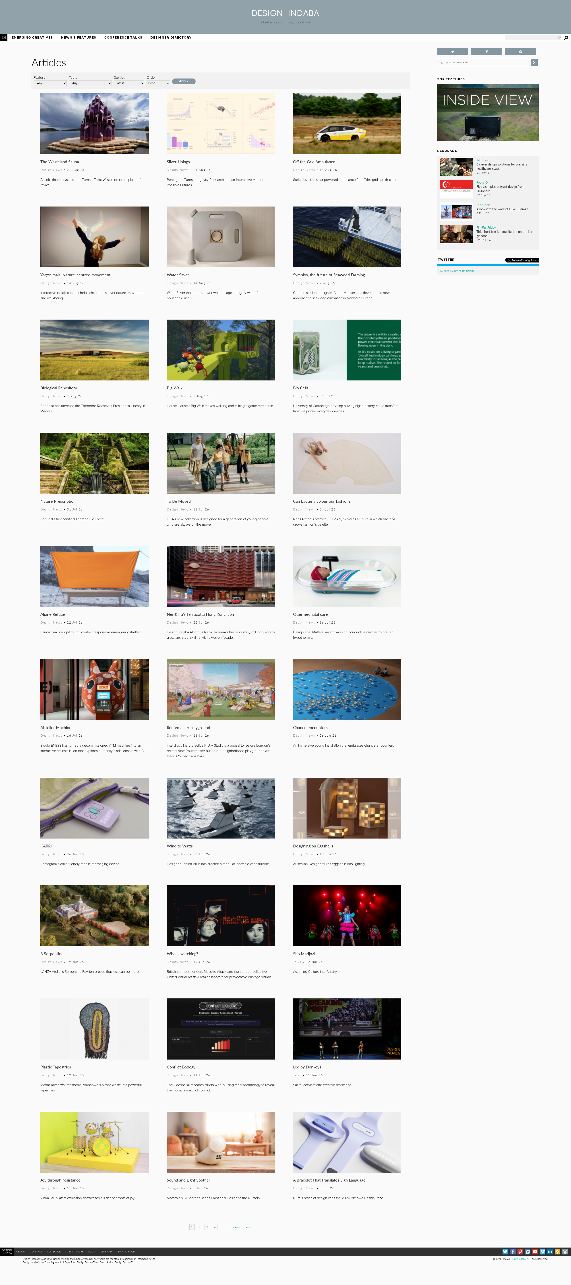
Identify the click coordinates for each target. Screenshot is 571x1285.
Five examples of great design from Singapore (500, 188)
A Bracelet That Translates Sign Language (329, 1180)
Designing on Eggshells (313, 846)
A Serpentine (52, 953)
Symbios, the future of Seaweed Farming (329, 274)
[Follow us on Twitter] (453, 51)
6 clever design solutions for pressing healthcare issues (501, 166)
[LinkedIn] (550, 1251)
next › (236, 1227)
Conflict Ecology (181, 1067)
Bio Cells (300, 387)
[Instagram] (527, 1251)
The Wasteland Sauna (59, 161)
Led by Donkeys (307, 1067)
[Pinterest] (520, 1251)
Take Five (482, 160)
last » (248, 1227)
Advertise (54, 1251)
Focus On (483, 182)
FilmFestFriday (486, 227)
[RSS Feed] (557, 1251)
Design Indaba (518, 1258)
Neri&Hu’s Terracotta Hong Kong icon (200, 614)
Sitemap (106, 1251)
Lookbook (483, 204)
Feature (39, 77)
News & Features (78, 37)
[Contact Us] (565, 1251)
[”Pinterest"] (520, 51)
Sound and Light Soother (188, 1180)
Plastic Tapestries (55, 1067)
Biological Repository (58, 387)
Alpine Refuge (52, 614)
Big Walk (174, 387)
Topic (73, 77)
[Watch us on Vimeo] (542, 1251)
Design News (51, 169)
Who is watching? (182, 953)
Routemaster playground (188, 727)
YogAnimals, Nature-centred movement (75, 274)
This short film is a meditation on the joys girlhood (504, 233)
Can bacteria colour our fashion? (321, 501)
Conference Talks (123, 37)
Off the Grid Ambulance (314, 161)
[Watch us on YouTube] (535, 1251)
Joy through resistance (60, 1180)
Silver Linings (178, 161)
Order (151, 77)
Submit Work (74, 1251)
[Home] (285, 14)
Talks (297, 961)
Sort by (119, 77)
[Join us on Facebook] (486, 51)
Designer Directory (171, 37)
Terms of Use (125, 1251)
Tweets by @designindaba (457, 270)
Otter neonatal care (310, 614)
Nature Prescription (58, 501)
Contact (36, 1251)
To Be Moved (179, 501)
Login (92, 1251)
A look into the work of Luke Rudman (502, 209)
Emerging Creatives (32, 37)
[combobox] (533, 37)
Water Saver (178, 274)
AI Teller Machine (55, 727)
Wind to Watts (180, 846)
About (20, 1251)
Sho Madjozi (304, 953)
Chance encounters (310, 727)
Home (4, 37)
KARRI (46, 846)
